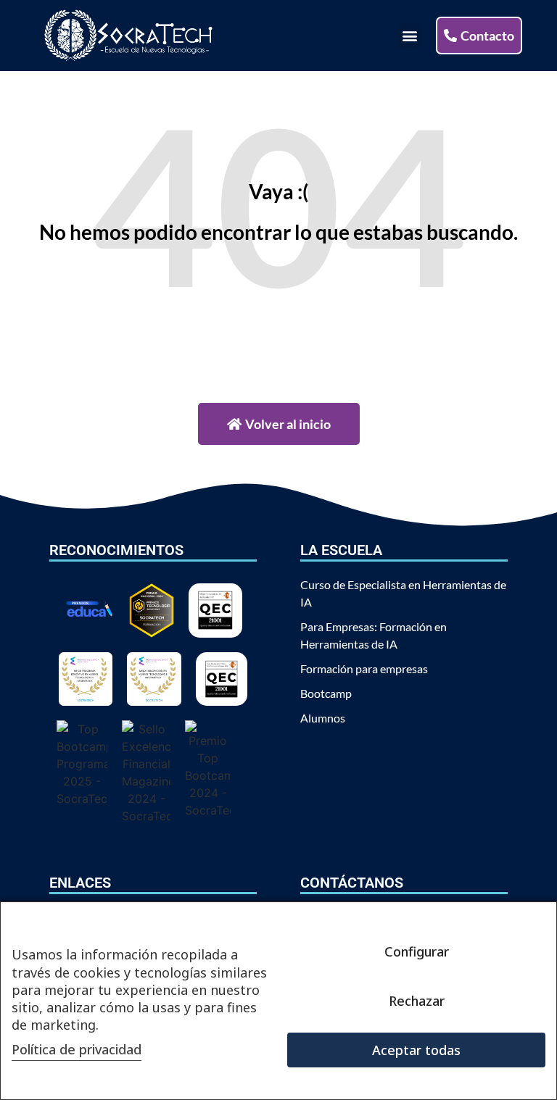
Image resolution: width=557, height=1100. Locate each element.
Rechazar (417, 1000)
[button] (409, 36)
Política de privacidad (76, 1049)
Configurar (416, 951)
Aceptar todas (416, 1050)
